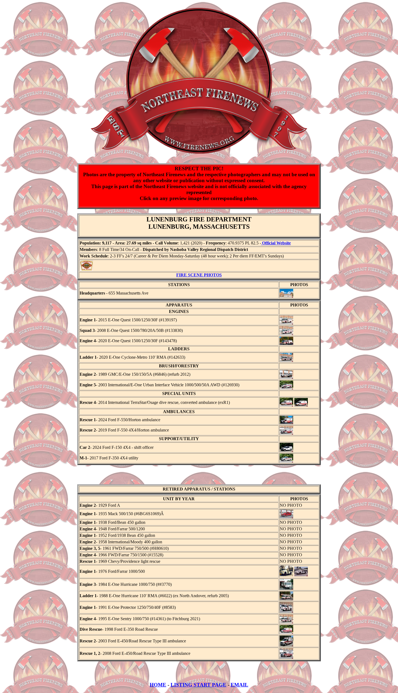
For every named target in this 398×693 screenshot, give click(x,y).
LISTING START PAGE (198, 685)
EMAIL (239, 685)
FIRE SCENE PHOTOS (199, 275)
